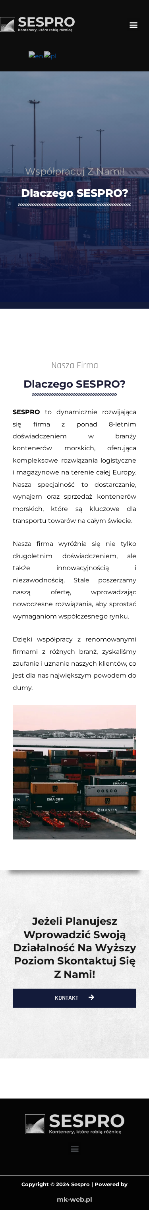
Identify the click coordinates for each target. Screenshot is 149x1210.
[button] (133, 24)
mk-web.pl (74, 1199)
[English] (36, 56)
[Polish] (50, 56)
